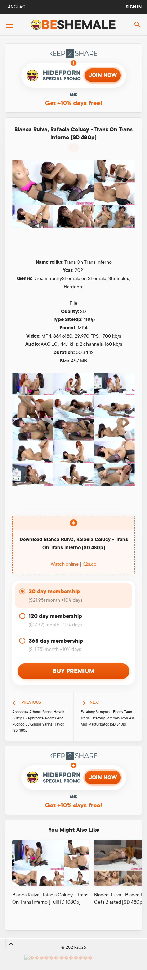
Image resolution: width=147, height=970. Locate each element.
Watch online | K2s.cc (73, 564)
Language (16, 6)
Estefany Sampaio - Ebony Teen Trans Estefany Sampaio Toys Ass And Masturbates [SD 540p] (108, 718)
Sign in (134, 6)
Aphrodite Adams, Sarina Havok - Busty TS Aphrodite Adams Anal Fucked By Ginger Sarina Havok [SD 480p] (39, 721)
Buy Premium (73, 671)
